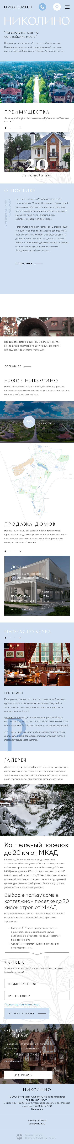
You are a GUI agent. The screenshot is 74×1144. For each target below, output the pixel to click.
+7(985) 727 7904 (37, 1120)
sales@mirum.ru (13, 1061)
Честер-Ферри (13, 717)
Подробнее (24, 263)
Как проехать (23, 1075)
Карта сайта (37, 1109)
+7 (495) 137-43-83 (26, 1054)
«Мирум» (46, 342)
